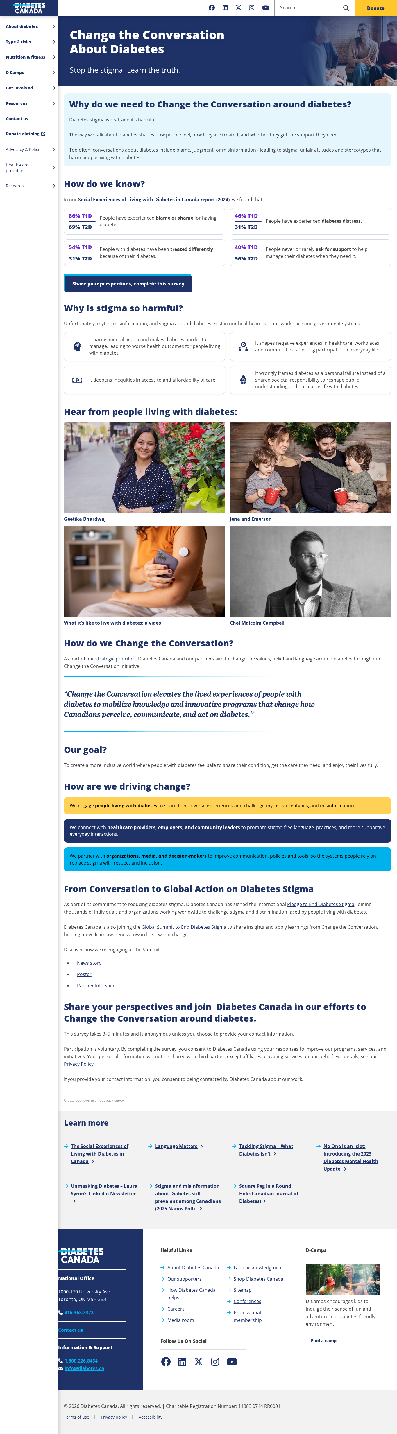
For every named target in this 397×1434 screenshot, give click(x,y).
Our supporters (184, 1279)
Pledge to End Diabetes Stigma (320, 904)
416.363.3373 (79, 1312)
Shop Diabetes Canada (258, 1279)
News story (89, 963)
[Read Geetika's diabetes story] (144, 467)
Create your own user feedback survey (94, 1101)
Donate (376, 8)
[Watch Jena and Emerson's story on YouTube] (310, 467)
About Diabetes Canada (193, 1267)
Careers (176, 1309)
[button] (29, 118)
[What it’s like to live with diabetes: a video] (144, 571)
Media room (180, 1320)
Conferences (247, 1301)
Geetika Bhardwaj (85, 519)
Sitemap (243, 1290)
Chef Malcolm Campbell (257, 623)
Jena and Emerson (251, 519)
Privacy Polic (77, 1064)
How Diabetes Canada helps (191, 1294)
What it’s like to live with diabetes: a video (112, 623)
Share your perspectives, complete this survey (128, 284)
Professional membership (248, 1316)
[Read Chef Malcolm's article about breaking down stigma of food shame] (310, 571)
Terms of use (76, 1417)
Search (287, 7)
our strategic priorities (111, 658)
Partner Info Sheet (97, 985)
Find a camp (324, 1340)
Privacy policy (114, 1417)
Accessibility (150, 1417)
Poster (84, 974)
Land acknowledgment (258, 1267)
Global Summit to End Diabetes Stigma (184, 927)
